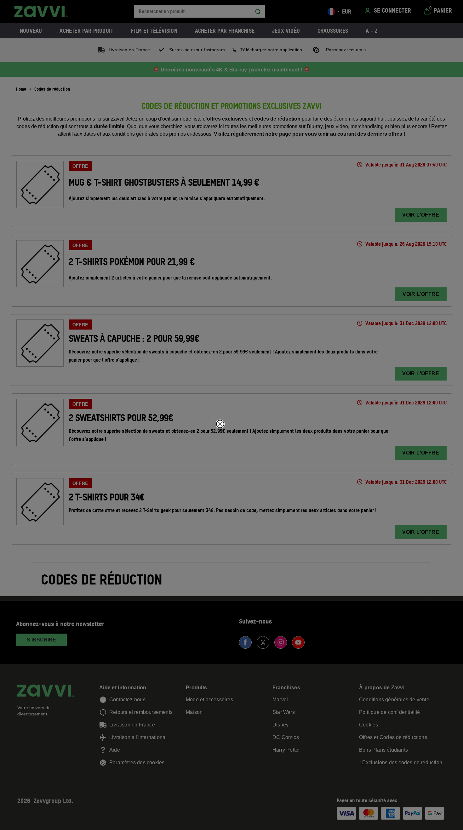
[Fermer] (220, 424)
